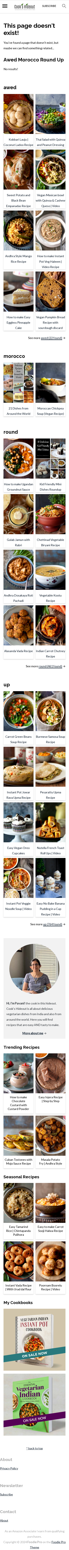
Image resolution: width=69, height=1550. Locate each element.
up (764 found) (52, 924)
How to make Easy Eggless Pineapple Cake (18, 322)
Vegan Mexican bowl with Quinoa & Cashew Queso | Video (50, 200)
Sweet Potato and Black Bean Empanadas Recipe (18, 200)
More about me (32, 1033)
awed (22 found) (51, 338)
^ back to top (34, 1448)
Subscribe (6, 1494)
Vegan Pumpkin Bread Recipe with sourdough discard (50, 322)
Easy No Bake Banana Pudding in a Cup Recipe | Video (51, 909)
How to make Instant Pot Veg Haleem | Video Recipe (50, 261)
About (4, 1520)
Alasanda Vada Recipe (18, 651)
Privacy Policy (9, 1468)
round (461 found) (50, 666)
